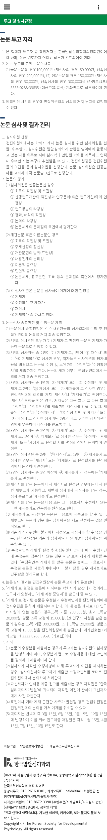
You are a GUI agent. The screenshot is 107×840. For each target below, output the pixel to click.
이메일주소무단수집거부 (63, 745)
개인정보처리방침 (31, 745)
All (26, 828)
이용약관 (10, 745)
